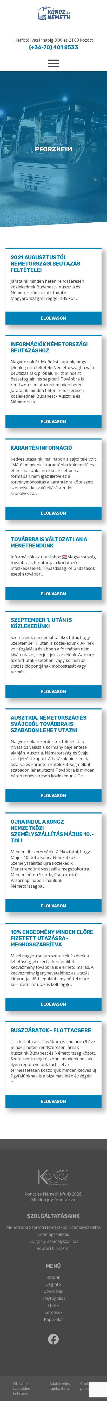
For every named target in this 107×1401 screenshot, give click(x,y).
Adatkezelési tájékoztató (60, 1386)
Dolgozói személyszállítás (53, 1241)
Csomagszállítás (53, 1234)
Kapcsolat (53, 1319)
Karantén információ (41, 448)
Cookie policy (86, 1386)
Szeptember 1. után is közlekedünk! (41, 623)
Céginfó (53, 1284)
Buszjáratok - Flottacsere (51, 1030)
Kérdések (53, 1312)
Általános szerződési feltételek (22, 1388)
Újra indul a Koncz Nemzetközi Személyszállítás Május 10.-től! (52, 831)
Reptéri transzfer (53, 1248)
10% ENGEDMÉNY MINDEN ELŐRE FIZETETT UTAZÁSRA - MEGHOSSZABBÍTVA (52, 938)
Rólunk (53, 1277)
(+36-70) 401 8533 (53, 47)
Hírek (53, 1305)
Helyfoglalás (53, 1298)
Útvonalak (53, 1291)
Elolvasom (53, 318)
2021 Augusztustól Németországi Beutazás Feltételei (45, 263)
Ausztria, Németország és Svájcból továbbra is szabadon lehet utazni (48, 724)
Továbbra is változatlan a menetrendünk (49, 542)
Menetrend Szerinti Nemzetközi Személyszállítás (53, 1227)
